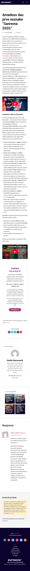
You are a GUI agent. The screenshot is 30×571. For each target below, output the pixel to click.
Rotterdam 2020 (7, 320)
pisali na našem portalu (12, 45)
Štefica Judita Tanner (17, 433)
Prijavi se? (5, 521)
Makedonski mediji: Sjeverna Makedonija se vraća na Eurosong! (9, 408)
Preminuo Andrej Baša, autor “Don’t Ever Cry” (20, 399)
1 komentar (18, 32)
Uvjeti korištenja (15, 550)
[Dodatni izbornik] (27, 2)
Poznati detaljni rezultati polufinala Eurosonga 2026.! (19, 408)
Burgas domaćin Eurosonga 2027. (9, 399)
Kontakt (15, 555)
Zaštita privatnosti (15, 552)
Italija (25, 320)
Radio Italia (7, 322)
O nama (15, 546)
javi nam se (11, 513)
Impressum (15, 548)
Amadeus (7, 56)
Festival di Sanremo (18, 320)
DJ (3, 56)
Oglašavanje (15, 553)
